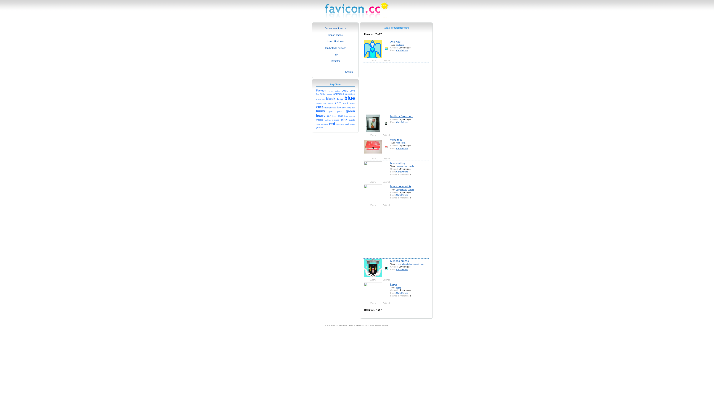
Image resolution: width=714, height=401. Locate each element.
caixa (403, 143)
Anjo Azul (395, 41)
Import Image (335, 35)
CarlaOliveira (402, 50)
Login (335, 54)
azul (398, 45)
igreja (393, 284)
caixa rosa (396, 139)
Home (344, 325)
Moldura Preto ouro (401, 116)
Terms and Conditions (373, 325)
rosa (398, 143)
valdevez (420, 264)
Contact (386, 325)
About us (352, 325)
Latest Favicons (335, 41)
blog (398, 166)
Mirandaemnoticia (400, 186)
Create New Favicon (335, 28)
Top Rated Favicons (335, 48)
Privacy (360, 325)
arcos (398, 264)
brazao (412, 264)
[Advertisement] (296, 78)
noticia (411, 166)
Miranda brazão (399, 260)
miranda (403, 166)
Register (335, 61)
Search (349, 72)
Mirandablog (397, 163)
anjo (402, 45)
